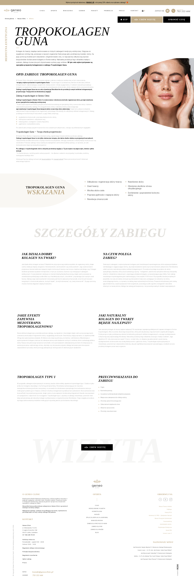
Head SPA (169, 530)
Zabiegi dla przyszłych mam (97, 523)
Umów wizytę (147, 19)
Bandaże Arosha (97, 520)
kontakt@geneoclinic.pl (40, 572)
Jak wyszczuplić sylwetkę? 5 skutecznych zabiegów (156, 553)
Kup (125, 19)
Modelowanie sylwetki (97, 508)
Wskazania (68, 10)
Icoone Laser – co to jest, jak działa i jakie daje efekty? (155, 550)
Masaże (97, 514)
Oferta (54, 10)
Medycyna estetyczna (6, 44)
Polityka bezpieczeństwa (31, 551)
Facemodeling (167, 521)
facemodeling (46, 159)
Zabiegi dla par (97, 526)
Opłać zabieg (26, 559)
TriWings (169, 509)
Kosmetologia (97, 511)
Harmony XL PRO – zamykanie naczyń (160, 515)
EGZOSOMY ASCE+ (166, 524)
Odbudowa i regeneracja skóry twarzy (104, 182)
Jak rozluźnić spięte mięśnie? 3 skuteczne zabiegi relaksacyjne (152, 547)
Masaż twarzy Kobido (165, 506)
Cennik (82, 10)
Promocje (108, 10)
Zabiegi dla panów (97, 529)
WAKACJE (90, 2)
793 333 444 (37, 575)
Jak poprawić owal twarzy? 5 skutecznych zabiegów (156, 559)
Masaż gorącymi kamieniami (163, 518)
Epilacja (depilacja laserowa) (97, 517)
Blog (97, 532)
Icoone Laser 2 (167, 533)
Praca (122, 10)
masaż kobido (58, 159)
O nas (42, 10)
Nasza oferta (21, 18)
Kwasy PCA (168, 512)
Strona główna (9, 18)
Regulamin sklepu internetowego (33, 548)
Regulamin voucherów (29, 555)
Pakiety (94, 10)
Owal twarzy (92, 186)
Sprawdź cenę (176, 19)
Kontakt (134, 10)
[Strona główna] (12, 11)
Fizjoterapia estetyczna (165, 527)
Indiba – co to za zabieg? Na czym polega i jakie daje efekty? (153, 556)
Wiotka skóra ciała (95, 190)
